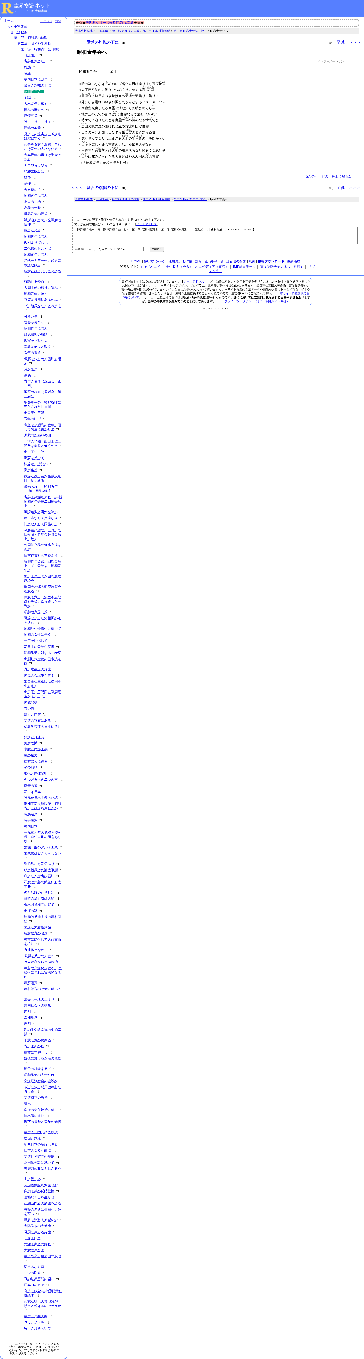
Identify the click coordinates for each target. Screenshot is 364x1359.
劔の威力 (30, 755)
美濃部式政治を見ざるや (42, 1168)
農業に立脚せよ (36, 1052)
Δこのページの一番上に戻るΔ (328, 176)
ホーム (9, 20)
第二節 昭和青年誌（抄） (41, 49)
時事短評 (30, 820)
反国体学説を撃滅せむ (41, 1185)
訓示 (27, 1103)
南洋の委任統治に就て (41, 1109)
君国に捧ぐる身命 (37, 1232)
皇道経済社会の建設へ (41, 1081)
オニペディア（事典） (212, 266)
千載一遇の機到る (37, 1040)
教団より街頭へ (36, 242)
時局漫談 (30, 814)
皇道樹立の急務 (36, 1097)
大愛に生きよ (34, 1250)
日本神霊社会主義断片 (41, 555)
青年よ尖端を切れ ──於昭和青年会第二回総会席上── (43, 501)
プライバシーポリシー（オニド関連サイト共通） (257, 301)
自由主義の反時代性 (39, 1191)
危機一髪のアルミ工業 (41, 847)
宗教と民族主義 (36, 749)
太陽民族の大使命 (37, 1226)
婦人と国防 (32, 714)
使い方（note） (155, 261)
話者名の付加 (236, 261)
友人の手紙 (32, 201)
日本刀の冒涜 (34, 1285)
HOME (136, 261)
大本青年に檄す (36, 103)
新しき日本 (32, 792)
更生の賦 (30, 743)
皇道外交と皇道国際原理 (42, 1256)
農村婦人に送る (36, 761)
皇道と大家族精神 (37, 927)
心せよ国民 (32, 1238)
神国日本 (30, 826)
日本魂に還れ (34, 1115)
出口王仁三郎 (34, 412)
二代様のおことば (37, 248)
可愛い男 (30, 316)
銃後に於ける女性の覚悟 (42, 1058)
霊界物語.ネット (32, 5)
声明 (27, 1011)
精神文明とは (34, 171)
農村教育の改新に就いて (42, 989)
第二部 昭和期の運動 (31, 38)
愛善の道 (30, 785)
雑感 (27, 67)
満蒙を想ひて (34, 458)
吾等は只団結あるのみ (41, 299)
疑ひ (27, 177)
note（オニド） (152, 266)
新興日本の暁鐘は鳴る (41, 1144)
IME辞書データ (244, 266)
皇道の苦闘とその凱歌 (41, 1132)
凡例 (252, 261)
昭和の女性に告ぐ (37, 634)
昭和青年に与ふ (36, 195)
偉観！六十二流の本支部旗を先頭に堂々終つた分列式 (42, 601)
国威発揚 (30, 702)
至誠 (27, 97)
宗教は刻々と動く (37, 346)
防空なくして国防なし (41, 524)
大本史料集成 (17, 26)
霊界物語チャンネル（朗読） (282, 266)
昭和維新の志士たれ (39, 1075)
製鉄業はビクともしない (42, 853)
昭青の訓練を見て (37, 1069)
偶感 (27, 375)
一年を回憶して (36, 640)
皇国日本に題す (36, 79)
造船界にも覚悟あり (39, 864)
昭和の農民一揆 (36, 612)
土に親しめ (32, 1179)
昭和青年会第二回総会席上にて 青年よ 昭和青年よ (42, 566)
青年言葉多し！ (36, 61)
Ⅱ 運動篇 (19, 32)
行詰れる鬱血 (34, 281)
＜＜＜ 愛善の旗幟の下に (95, 42)
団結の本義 (32, 128)
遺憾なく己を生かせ (39, 1197)
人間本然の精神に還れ (41, 287)
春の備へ (30, 708)
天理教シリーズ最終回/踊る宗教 (110, 22)
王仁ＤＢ (46, 21)
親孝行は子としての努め (42, 271)
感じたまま (32, 230)
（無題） (30, 55)
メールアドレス (146, 224)
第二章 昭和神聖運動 (34, 43)
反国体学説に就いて (39, 1162)
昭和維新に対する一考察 (42, 653)
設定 (58, 21)
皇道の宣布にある (37, 720)
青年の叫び (32, 419)
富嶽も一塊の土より (39, 999)
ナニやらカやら (36, 165)
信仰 (27, 183)
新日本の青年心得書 (39, 647)
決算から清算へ (36, 464)
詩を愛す (30, 369)
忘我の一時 (32, 208)
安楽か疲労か (34, 322)
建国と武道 (32, 1138)
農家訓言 (30, 983)
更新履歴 (293, 261)
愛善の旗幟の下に (37, 85)
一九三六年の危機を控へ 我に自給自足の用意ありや (44, 837)
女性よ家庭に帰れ (37, 1244)
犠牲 (27, 73)
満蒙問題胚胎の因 (37, 435)
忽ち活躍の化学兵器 (39, 892)
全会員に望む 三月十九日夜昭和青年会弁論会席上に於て (42, 534)
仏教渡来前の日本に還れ (42, 726)
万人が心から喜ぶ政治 (41, 962)
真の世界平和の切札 (39, 1279)
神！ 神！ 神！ (37, 122)
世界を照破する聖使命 (41, 1220)
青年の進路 (32, 352)
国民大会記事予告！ (39, 675)
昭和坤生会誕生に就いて (42, 628)
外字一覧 (217, 261)
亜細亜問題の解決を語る (42, 1203)
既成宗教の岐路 (36, 334)
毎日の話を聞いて (37, 1328)
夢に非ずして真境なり (41, 518)
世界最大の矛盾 (36, 214)
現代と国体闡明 (36, 773)
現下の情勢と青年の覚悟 (42, 1122)
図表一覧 (201, 261)
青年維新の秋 (34, 1046)
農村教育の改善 (36, 933)
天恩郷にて (32, 189)
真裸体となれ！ (36, 950)
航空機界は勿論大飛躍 (41, 870)
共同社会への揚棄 (37, 1005)
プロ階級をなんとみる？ (42, 306)
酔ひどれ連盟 (34, 737)
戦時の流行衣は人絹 (39, 898)
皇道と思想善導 (36, 1316)
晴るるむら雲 (34, 1267)
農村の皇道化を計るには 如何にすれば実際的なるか (44, 972)
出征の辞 (30, 910)
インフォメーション (330, 61)
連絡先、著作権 (180, 261)
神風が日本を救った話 (41, 797)
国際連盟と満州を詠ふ (41, 512)
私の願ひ (30, 767)
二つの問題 (32, 1272)
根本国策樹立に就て (39, 904)
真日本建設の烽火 (37, 669)
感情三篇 (30, 115)
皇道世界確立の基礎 (39, 1156)
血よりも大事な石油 (39, 876)
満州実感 (30, 470)
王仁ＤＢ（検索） (179, 266)
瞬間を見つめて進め (39, 956)
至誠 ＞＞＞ (349, 42)
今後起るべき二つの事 (41, 779)
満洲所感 (30, 1017)
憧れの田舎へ (34, 110)
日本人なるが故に (37, 1150)
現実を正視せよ (36, 340)
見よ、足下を (34, 1322)
